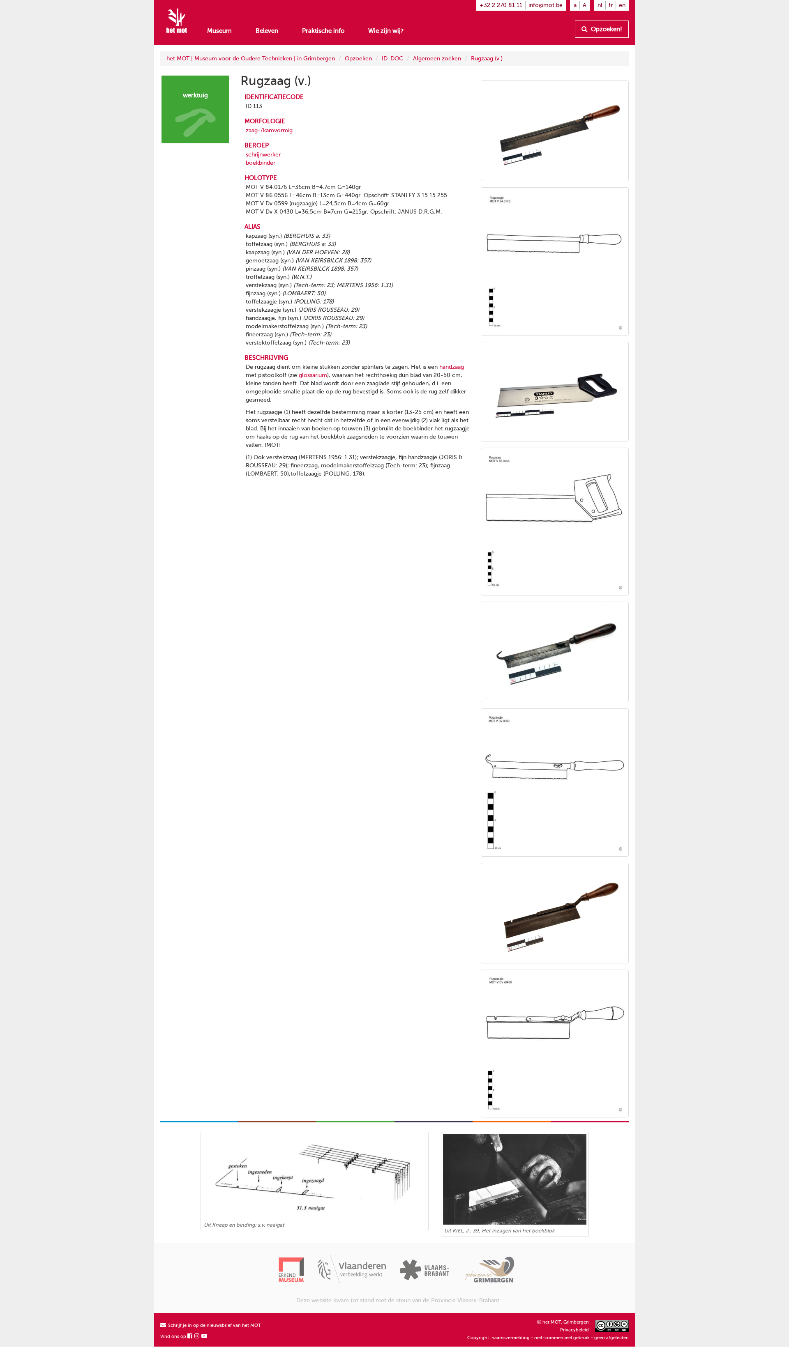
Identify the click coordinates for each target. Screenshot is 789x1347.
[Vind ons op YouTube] (204, 1336)
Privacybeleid (574, 1330)
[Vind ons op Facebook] (190, 1336)
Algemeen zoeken (437, 58)
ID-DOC (392, 58)
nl (600, 5)
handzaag (451, 367)
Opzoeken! (605, 29)
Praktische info (323, 30)
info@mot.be (545, 5)
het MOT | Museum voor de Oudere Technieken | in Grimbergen (250, 58)
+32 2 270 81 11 (501, 5)
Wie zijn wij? (386, 30)
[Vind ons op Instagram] (197, 1336)
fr (611, 5)
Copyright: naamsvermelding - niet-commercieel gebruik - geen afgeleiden (548, 1337)
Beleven (267, 30)
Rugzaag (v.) (487, 58)
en (622, 5)
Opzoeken (358, 58)
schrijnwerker (263, 155)
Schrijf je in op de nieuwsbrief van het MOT (214, 1325)
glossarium (313, 375)
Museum (219, 30)
